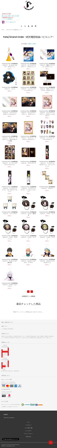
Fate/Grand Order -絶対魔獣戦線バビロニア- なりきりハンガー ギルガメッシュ (47, 261)
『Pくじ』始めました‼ (10, 22)
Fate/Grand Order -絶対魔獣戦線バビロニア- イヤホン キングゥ (47, 237)
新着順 (34, 43)
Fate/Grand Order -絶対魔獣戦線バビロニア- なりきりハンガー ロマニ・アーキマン (28, 261)
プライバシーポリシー (28, 433)
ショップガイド (28, 430)
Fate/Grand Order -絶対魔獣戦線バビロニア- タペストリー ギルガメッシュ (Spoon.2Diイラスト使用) (10, 139)
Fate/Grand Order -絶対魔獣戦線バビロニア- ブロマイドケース (28, 162)
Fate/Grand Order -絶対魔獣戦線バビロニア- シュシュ (10, 88)
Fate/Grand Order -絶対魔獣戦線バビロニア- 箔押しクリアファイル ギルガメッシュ (47, 65)
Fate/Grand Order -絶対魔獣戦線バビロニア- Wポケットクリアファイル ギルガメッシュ (47, 89)
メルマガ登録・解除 (28, 427)
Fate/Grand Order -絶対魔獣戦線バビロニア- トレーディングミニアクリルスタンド (47, 138)
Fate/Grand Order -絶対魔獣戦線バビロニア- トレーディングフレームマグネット (28, 89)
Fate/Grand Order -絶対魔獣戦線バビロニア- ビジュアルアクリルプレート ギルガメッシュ (28, 112)
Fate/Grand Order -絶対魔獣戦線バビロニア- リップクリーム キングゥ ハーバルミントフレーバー (28, 189)
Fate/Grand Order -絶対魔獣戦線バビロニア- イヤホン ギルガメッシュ (10, 237)
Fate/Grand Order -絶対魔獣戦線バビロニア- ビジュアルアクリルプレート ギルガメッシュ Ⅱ (28, 65)
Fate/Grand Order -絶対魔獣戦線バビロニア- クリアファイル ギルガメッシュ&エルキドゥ (10, 112)
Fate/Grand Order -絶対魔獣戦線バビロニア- (14, 29)
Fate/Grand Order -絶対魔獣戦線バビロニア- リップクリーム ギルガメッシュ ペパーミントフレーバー (47, 164)
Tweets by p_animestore (9, 417)
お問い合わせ (28, 436)
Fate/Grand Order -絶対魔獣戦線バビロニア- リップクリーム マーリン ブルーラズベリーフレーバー (10, 189)
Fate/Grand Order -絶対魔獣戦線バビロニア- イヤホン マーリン (28, 237)
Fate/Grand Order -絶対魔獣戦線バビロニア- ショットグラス (10, 212)
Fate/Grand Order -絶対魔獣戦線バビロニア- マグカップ (47, 187)
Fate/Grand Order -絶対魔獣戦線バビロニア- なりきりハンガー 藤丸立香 (10, 261)
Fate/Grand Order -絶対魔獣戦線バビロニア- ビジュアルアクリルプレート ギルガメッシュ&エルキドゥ (47, 113)
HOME (2, 29)
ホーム (28, 422)
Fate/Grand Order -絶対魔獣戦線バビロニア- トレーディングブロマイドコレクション (10, 163)
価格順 (29, 43)
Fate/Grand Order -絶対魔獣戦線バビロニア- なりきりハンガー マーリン (10, 285)
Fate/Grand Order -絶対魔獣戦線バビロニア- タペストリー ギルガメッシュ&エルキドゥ (28, 138)
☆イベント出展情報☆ (7, 19)
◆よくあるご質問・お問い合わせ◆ (10, 15)
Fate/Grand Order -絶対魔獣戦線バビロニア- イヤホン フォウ (47, 212)
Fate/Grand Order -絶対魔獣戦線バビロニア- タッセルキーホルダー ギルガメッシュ (10, 65)
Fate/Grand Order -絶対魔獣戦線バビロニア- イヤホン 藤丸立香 (28, 213)
